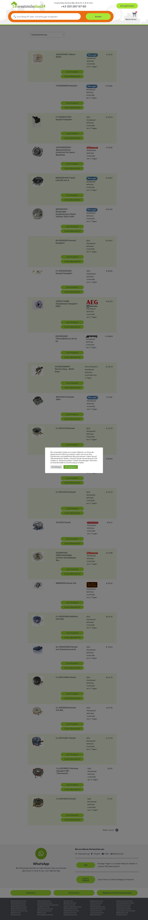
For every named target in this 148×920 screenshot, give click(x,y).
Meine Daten (131, 19)
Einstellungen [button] (56, 467)
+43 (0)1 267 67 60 (73, 6)
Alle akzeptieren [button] (70, 467)
